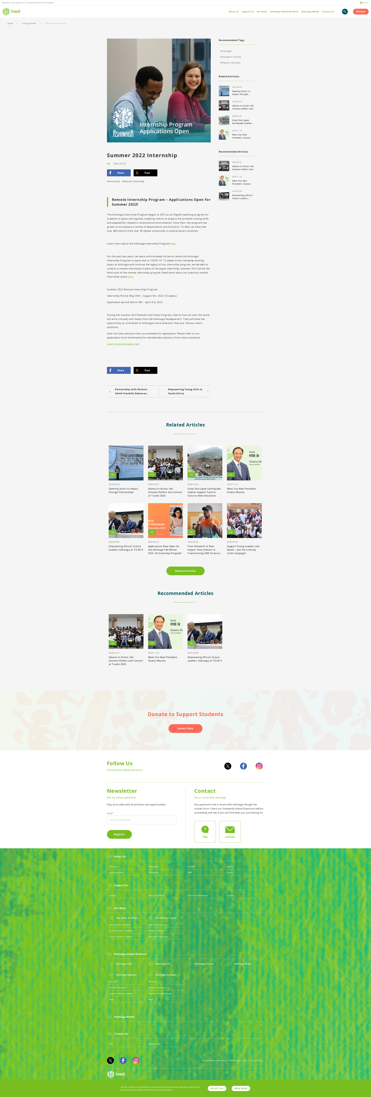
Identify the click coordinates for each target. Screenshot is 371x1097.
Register (119, 834)
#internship (113, 181)
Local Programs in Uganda (121, 931)
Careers (230, 895)
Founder (191, 866)
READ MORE (240, 1088)
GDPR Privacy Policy (238, 1060)
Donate (360, 11)
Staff (190, 872)
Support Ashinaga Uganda (120, 993)
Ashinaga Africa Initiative (120, 925)
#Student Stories (230, 56)
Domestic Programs (118, 987)
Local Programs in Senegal (121, 936)
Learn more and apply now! (123, 344)
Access (230, 872)
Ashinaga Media (29, 23)
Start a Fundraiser (156, 895)
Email (110, 813)
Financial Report (116, 872)
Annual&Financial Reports (213, 1060)
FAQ (111, 1044)
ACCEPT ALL (217, 1088)
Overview (113, 866)
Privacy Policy (256, 1060)
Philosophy (153, 866)
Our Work (113, 981)
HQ (108, 163)
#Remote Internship (133, 181)
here (173, 243)
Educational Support (158, 925)
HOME (10, 23)
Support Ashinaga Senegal (160, 993)
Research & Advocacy (158, 936)
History (230, 866)
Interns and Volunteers (198, 895)
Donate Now (185, 728)
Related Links (154, 1044)
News (111, 999)
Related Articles (185, 570)
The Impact (153, 872)
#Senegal (226, 51)
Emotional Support (157, 931)
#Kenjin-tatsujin (230, 62)
